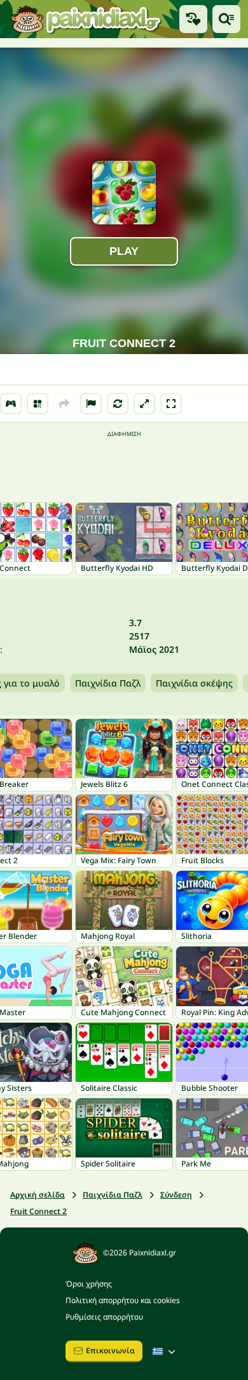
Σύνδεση (176, 1194)
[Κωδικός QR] (37, 403)
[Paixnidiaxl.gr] (86, 19)
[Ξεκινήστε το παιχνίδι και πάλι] (117, 403)
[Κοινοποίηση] (64, 403)
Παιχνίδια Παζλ (108, 683)
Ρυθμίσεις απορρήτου (104, 1316)
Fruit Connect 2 (38, 1211)
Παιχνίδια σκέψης (194, 683)
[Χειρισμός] (11, 403)
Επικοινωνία (110, 1350)
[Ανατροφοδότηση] (91, 403)
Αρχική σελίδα (37, 1194)
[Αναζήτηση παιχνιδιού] (226, 19)
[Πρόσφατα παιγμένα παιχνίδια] (193, 19)
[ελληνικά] (165, 1351)
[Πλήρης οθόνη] (171, 403)
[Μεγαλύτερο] (144, 403)
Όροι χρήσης (88, 1283)
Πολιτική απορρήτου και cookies (122, 1300)
